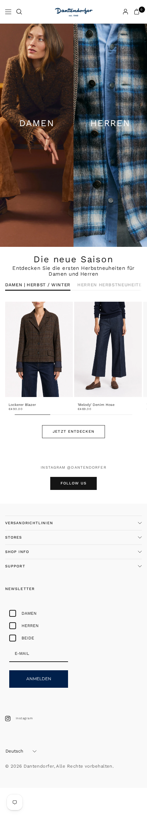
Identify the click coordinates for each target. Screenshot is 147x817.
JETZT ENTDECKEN (73, 431)
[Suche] (19, 11)
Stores (13, 537)
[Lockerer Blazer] (39, 349)
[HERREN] (110, 123)
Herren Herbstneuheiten (111, 285)
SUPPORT (15, 566)
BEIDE (28, 638)
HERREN (30, 625)
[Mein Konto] (125, 11)
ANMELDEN (38, 678)
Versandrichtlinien (29, 523)
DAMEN (29, 613)
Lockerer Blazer (22, 405)
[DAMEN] (37, 123)
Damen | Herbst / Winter (37, 285)
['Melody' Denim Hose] (108, 349)
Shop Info (17, 552)
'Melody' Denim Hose (96, 405)
